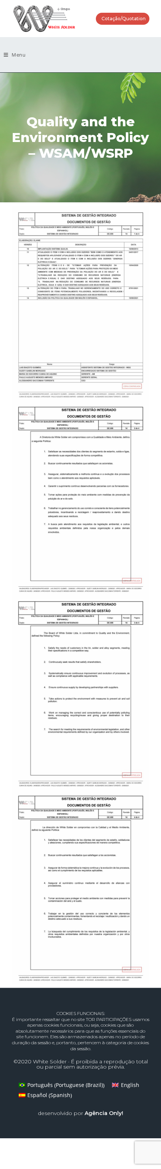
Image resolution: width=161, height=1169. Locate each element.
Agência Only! (104, 1113)
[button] (122, 19)
